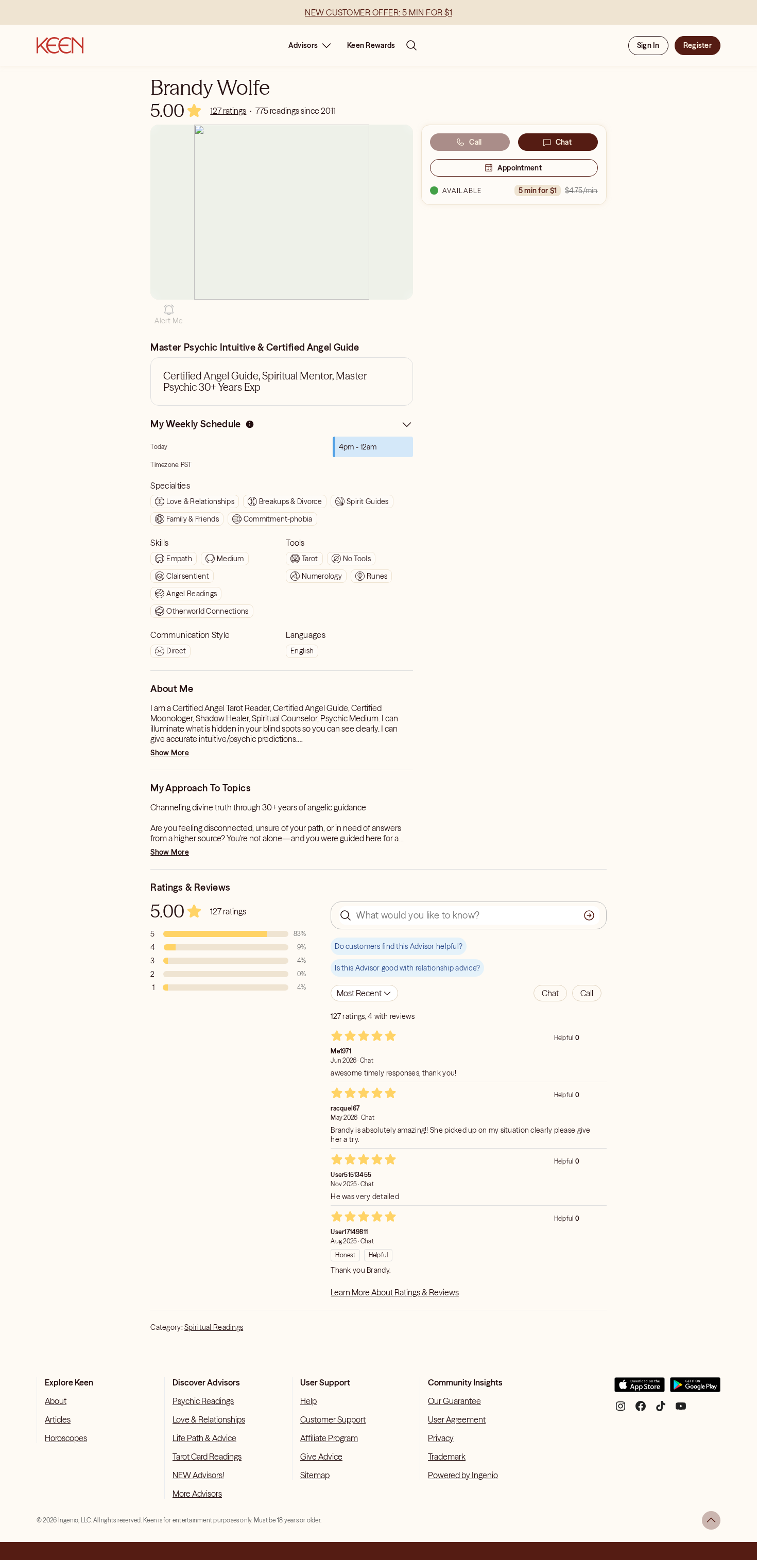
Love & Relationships (209, 1419)
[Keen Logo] (60, 45)
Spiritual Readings (213, 1327)
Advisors (303, 45)
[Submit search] (589, 915)
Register (697, 45)
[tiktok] (661, 1410)
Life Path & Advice (204, 1438)
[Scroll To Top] (711, 1520)
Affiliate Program (329, 1438)
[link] (228, 111)
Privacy (441, 1438)
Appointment (519, 167)
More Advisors (197, 1493)
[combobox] (364, 993)
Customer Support (333, 1419)
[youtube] (681, 1410)
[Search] (411, 45)
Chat (564, 142)
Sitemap (315, 1475)
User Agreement (457, 1419)
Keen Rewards (371, 45)
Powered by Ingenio (463, 1475)
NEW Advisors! (198, 1475)
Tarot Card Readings (207, 1456)
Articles (58, 1419)
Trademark (447, 1456)
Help (308, 1401)
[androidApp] (695, 1389)
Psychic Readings (203, 1401)
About (55, 1401)
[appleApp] (639, 1389)
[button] (168, 315)
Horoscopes (66, 1438)
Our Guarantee (454, 1401)
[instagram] (620, 1410)
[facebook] (640, 1410)
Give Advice (321, 1456)
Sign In (648, 45)
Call (475, 142)
